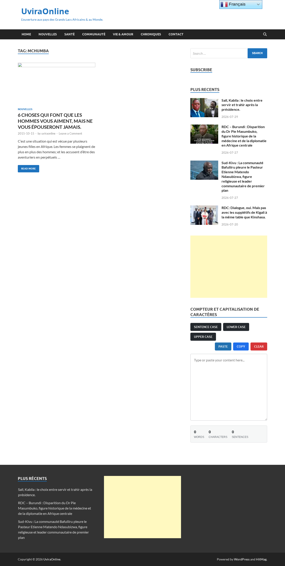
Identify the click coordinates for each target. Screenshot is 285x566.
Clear (259, 346)
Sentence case (206, 327)
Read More (27, 167)
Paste (223, 346)
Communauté (93, 34)
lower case (236, 327)
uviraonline (48, 133)
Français (237, 4)
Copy (241, 346)
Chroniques (151, 34)
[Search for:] (228, 53)
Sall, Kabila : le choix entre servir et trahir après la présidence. (242, 105)
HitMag (261, 559)
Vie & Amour (123, 34)
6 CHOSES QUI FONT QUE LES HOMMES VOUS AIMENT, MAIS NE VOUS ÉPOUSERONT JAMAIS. (55, 121)
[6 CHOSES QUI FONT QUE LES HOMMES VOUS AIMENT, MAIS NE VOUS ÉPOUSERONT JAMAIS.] (56, 83)
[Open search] (265, 34)
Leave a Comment (70, 133)
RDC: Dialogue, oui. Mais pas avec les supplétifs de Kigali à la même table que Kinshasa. (244, 212)
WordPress (242, 559)
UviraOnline (45, 11)
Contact (176, 34)
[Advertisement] (228, 267)
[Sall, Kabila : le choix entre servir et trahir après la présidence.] (204, 101)
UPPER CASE (203, 336)
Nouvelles (48, 34)
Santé (69, 34)
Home (26, 34)
